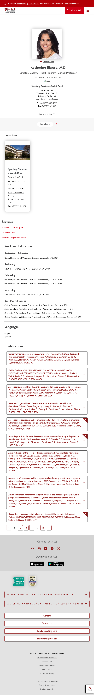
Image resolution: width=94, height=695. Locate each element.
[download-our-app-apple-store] (37, 563)
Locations (45, 124)
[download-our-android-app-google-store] (56, 563)
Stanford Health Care (47, 685)
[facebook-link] (52, 549)
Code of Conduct (47, 669)
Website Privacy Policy (47, 665)
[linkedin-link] (46, 549)
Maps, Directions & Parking (47, 99)
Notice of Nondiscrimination (47, 657)
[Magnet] (14, 581)
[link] (47, 583)
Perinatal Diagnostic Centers (14, 237)
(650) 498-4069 (50, 103)
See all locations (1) (47, 114)
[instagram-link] (39, 549)
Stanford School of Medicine (47, 681)
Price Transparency (47, 673)
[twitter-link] (58, 549)
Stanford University (47, 689)
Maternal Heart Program (12, 227)
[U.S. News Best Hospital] (32, 581)
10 (43, 528)
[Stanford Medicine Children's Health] (33, 10)
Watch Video (48, 61)
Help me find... (75, 10)
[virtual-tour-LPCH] (33, 549)
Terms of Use (47, 661)
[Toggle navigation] (87, 11)
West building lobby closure (28, 3)
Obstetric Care (8, 232)
